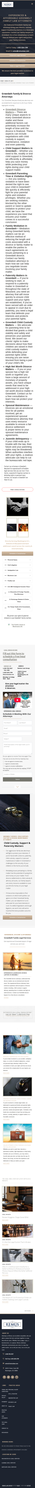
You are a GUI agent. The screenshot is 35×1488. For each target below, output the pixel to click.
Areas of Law (9, 81)
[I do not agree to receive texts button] (3, 761)
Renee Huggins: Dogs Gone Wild (15, 1217)
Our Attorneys (5, 1417)
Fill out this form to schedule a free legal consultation (14, 656)
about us (4, 1406)
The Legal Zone (4, 1423)
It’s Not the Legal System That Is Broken (16, 1242)
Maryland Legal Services (9, 1467)
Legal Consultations (10, 650)
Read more (6, 1073)
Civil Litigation (12, 1394)
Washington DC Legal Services (11, 1458)
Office (29, 1485)
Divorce (6, 997)
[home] (7, 4)
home (1, 81)
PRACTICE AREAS (4, 1411)
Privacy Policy (4, 1396)
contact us (7, 666)
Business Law (12, 1402)
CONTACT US (5, 1428)
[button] (32, 4)
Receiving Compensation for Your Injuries (15, 1056)
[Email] (17, 728)
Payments (4, 1401)
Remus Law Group (7, 1485)
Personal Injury (13, 1389)
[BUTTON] (17, 779)
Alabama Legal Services (9, 1463)
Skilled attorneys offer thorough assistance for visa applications (17, 1146)
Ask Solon (28, 1311)
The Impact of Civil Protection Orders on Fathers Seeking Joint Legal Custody (16, 1298)
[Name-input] (10, 723)
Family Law (11, 1406)
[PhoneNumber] (17, 733)
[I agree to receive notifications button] (3, 766)
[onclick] (4, 1377)
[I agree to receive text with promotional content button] (3, 763)
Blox (18, 1485)
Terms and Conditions (5, 1390)
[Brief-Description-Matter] (17, 748)
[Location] (17, 774)
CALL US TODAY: (17, 1015)
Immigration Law (13, 1398)
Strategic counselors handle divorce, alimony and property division (17, 1099)
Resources (5, 1432)
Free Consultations (17, 489)
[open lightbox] (17, 507)
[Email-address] (8, 674)
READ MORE (5, 1220)
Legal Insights (6, 1214)
